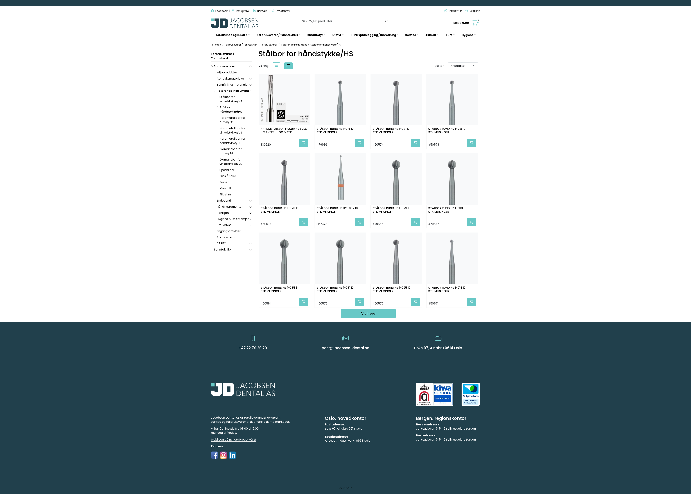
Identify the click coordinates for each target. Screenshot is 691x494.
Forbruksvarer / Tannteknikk (277, 35)
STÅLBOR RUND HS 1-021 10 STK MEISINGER (391, 130)
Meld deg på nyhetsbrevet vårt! (233, 439)
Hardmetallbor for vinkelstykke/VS (232, 130)
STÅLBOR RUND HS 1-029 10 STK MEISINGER (391, 210)
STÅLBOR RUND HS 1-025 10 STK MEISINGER (391, 289)
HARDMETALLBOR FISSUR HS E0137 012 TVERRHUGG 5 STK (284, 130)
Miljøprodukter (227, 72)
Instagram (242, 11)
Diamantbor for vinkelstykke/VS (231, 161)
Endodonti (224, 200)
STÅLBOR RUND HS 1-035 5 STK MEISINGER (279, 289)
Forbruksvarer (224, 66)
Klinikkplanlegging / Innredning (373, 35)
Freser (224, 182)
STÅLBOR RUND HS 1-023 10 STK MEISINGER (280, 210)
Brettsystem (225, 237)
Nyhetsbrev (282, 11)
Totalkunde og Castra (231, 35)
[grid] (288, 65)
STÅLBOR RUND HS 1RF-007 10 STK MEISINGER (337, 210)
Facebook (221, 11)
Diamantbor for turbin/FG (231, 151)
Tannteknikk (222, 249)
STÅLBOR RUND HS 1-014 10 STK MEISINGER (447, 289)
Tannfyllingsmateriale (232, 85)
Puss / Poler (228, 176)
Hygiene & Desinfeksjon (233, 219)
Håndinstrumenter (230, 207)
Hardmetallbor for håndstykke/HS (232, 141)
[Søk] (386, 21)
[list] (276, 65)
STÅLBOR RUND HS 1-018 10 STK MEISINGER (446, 130)
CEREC (221, 243)
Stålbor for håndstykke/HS (231, 109)
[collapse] (250, 66)
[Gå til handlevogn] (475, 24)
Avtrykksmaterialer (230, 78)
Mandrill (225, 188)
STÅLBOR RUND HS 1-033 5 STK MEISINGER (446, 210)
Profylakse (224, 225)
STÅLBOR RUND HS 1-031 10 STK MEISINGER (335, 289)
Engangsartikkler (229, 231)
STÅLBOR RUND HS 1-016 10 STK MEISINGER (335, 130)
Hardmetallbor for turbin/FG (232, 120)
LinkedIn (262, 11)
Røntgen (223, 213)
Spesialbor (227, 170)
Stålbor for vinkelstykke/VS (231, 99)
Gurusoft (345, 488)
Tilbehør (225, 194)
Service (410, 35)
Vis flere (368, 313)
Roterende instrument (233, 91)
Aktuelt (430, 35)
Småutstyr (315, 35)
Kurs (449, 35)
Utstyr (336, 35)
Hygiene (467, 35)
